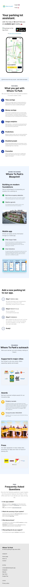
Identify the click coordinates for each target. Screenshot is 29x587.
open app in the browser (15, 33)
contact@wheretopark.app (8, 567)
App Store (14, 504)
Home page (5, 556)
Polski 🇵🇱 (17, 7)
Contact (4, 560)
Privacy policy (5, 583)
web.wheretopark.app (16, 507)
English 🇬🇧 (17, 4)
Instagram (4, 570)
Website (4, 572)
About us (4, 558)
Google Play (16, 505)
